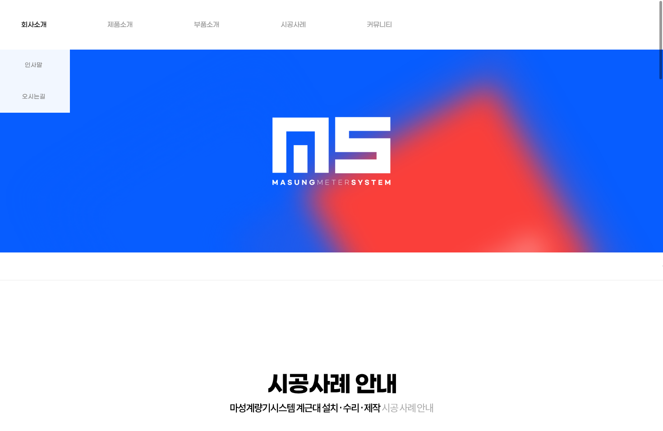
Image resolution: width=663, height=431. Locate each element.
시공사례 (293, 25)
